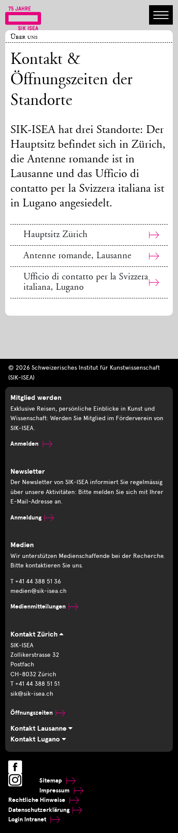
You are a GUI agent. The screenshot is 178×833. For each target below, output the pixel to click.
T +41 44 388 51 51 (35, 683)
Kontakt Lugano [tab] (36, 739)
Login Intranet (28, 819)
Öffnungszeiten (31, 712)
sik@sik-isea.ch (31, 693)
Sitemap (51, 780)
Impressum (55, 790)
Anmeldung (25, 517)
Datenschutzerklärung (39, 810)
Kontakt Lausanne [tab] (39, 728)
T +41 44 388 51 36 (35, 581)
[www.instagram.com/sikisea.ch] (15, 779)
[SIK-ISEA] (23, 17)
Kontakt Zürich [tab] (34, 634)
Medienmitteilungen (38, 606)
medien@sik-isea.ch (38, 591)
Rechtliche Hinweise (37, 800)
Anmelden (25, 443)
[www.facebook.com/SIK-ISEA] (15, 766)
